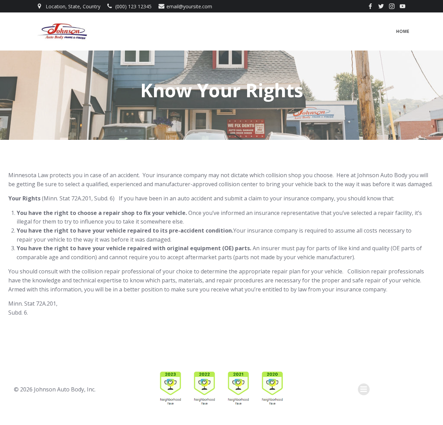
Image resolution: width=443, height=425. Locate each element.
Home (402, 31)
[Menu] (364, 389)
